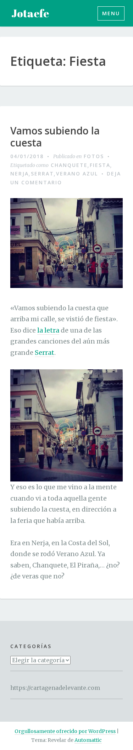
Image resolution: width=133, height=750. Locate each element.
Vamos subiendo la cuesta (55, 137)
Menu (111, 13)
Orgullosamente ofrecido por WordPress (65, 731)
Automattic (88, 740)
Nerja (19, 173)
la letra (48, 330)
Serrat (42, 173)
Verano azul (77, 173)
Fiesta (100, 165)
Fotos (94, 156)
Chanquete (69, 165)
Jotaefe (30, 13)
